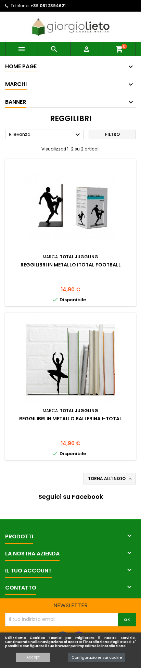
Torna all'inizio (110, 479)
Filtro (112, 134)
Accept (33, 657)
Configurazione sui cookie (97, 657)
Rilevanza (45, 135)
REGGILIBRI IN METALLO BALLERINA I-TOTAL (70, 418)
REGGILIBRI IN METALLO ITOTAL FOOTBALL (71, 264)
